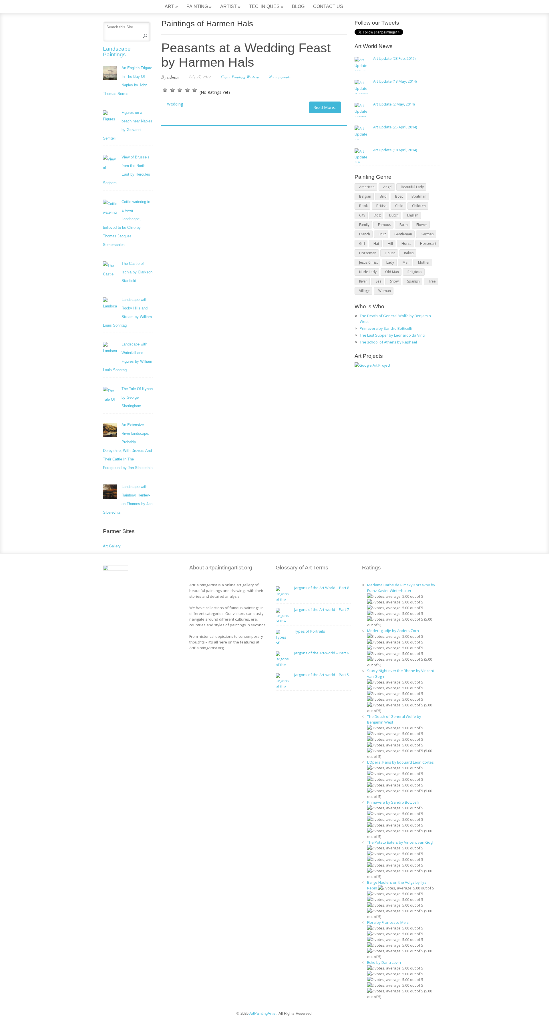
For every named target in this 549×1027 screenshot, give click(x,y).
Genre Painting (233, 77)
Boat (399, 196)
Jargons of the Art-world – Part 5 (321, 674)
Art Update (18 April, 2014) (395, 149)
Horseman (367, 253)
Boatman (418, 196)
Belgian (365, 196)
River (363, 281)
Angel (387, 186)
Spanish (413, 281)
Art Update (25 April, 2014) (395, 127)
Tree (432, 281)
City (362, 215)
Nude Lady (368, 271)
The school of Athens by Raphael (388, 342)
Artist (230, 6)
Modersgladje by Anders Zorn (393, 630)
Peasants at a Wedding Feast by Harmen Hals (246, 55)
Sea (378, 281)
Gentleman (403, 234)
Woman (384, 290)
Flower (421, 224)
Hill (390, 243)
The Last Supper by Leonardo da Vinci (392, 335)
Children (419, 205)
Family (364, 224)
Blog (298, 6)
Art (171, 6)
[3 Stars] (180, 90)
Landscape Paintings (117, 51)
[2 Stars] (172, 90)
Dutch (394, 215)
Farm (403, 224)
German (427, 234)
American (367, 186)
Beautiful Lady (412, 186)
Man (406, 262)
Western (252, 77)
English (412, 215)
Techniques (266, 6)
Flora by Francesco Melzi (388, 922)
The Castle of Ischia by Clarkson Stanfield (137, 272)
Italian (409, 253)
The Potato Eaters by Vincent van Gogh (401, 842)
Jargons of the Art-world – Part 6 (321, 652)
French (364, 234)
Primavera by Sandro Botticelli (386, 328)
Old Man (392, 271)
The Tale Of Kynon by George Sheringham (137, 397)
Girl (362, 243)
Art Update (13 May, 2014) (395, 81)
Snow (394, 281)
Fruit (382, 234)
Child (399, 205)
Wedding (175, 104)
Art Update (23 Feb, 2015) (394, 58)
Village (364, 290)
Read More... (325, 107)
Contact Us (328, 6)
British (381, 205)
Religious (414, 271)
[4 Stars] (187, 90)
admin (173, 77)
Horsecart (428, 243)
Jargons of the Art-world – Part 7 (321, 609)
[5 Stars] (194, 90)
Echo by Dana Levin (384, 962)
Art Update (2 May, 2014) (394, 104)
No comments (280, 77)
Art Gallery (112, 546)
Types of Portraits (309, 631)
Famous (384, 224)
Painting (199, 6)
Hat (376, 243)
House (390, 253)
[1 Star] (165, 90)
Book (363, 205)
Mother (424, 262)
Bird (383, 196)
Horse (406, 243)
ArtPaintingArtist (125, 7)
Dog (377, 215)
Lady (390, 262)
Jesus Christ (368, 262)
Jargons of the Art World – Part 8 (321, 587)
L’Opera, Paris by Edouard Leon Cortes (400, 762)
